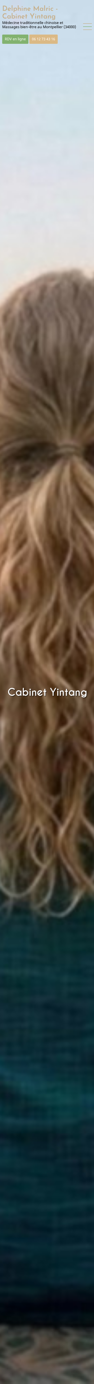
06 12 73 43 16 (43, 39)
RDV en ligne (15, 39)
